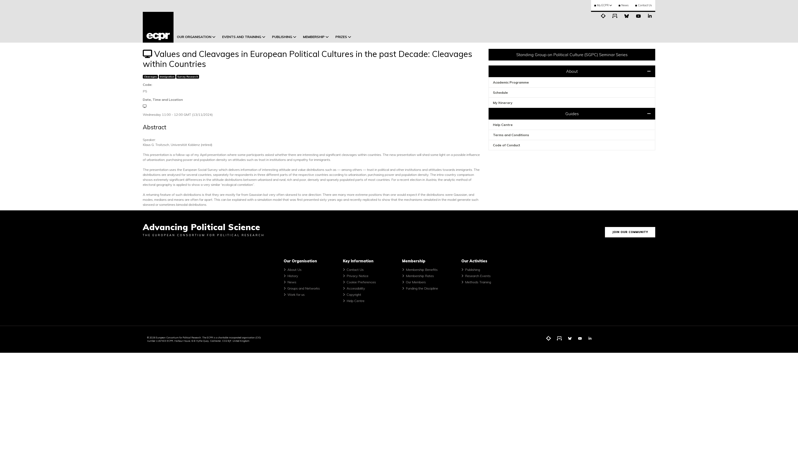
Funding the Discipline (422, 288)
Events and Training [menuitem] (241, 37)
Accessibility (356, 288)
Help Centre (503, 125)
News (625, 5)
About (572, 71)
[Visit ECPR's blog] (603, 16)
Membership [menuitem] (314, 37)
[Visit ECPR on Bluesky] (626, 16)
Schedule (500, 92)
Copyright (354, 294)
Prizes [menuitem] (341, 37)
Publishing (472, 270)
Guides (572, 113)
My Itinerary (502, 103)
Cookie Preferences (361, 282)
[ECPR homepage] (158, 27)
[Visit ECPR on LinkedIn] (649, 16)
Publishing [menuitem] (282, 37)
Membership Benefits (422, 270)
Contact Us (645, 5)
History (292, 276)
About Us (294, 270)
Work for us (296, 294)
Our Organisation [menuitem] (194, 37)
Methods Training (478, 282)
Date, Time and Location (163, 99)
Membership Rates (420, 276)
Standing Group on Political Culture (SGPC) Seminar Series (572, 54)
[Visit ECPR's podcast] (615, 16)
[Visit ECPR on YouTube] (638, 16)
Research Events (478, 276)
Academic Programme (511, 82)
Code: (147, 85)
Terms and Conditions (511, 135)
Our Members (416, 282)
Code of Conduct (506, 145)
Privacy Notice (357, 276)
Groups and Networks (303, 288)
